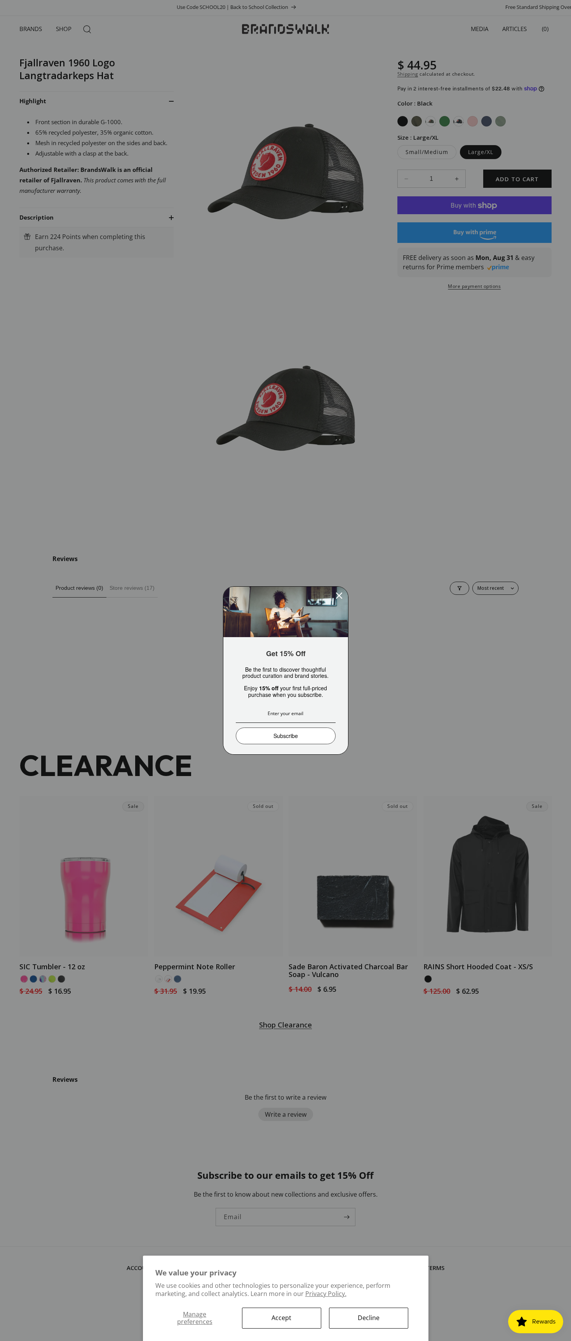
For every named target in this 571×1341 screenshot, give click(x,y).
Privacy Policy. (325, 1293)
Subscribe (285, 736)
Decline (369, 1317)
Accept (281, 1317)
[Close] (339, 595)
